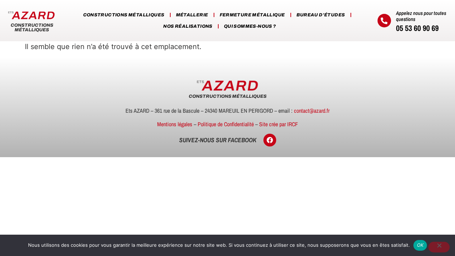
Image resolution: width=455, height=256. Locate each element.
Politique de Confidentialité (226, 124)
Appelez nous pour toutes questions (421, 16)
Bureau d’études (320, 14)
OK (420, 245)
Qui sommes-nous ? (250, 26)
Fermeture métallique (252, 14)
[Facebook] (269, 140)
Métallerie (192, 14)
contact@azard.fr (312, 110)
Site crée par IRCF (278, 124)
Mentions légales (174, 124)
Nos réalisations (187, 26)
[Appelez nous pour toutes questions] (384, 20)
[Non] (439, 247)
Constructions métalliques (124, 14)
